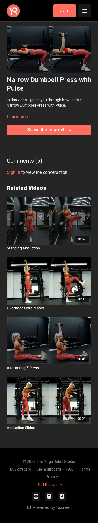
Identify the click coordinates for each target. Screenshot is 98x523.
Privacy (52, 477)
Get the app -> (50, 485)
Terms (84, 469)
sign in (13, 172)
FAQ (70, 469)
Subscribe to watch (46, 130)
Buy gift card (20, 469)
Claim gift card (49, 469)
